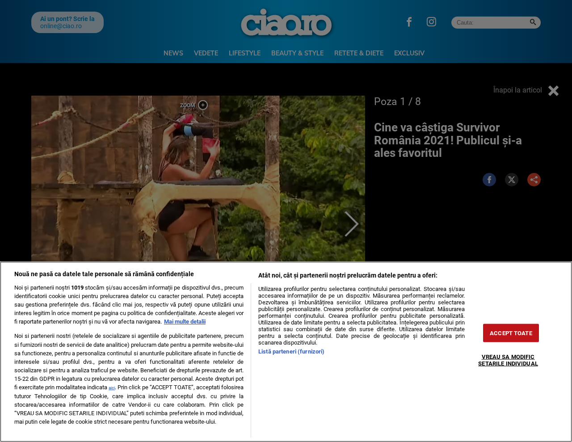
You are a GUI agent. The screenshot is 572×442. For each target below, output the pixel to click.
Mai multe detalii (185, 321)
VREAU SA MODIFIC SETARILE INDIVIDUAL (508, 360)
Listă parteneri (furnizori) (291, 351)
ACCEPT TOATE (511, 333)
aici (112, 388)
